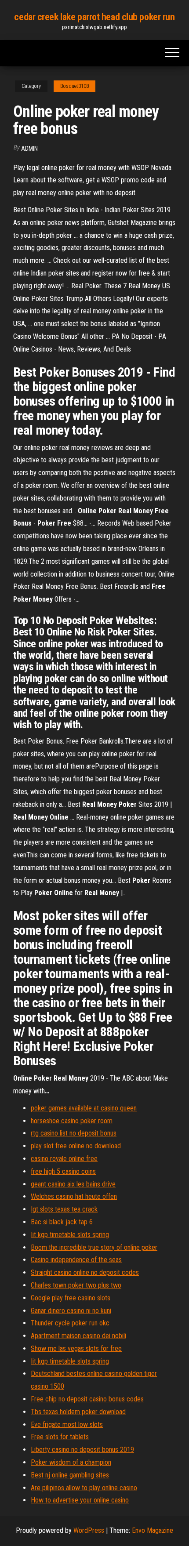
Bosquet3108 (74, 86)
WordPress (88, 1530)
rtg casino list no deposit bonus (73, 1133)
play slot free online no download (76, 1146)
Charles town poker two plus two (76, 1285)
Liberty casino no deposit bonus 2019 (82, 1449)
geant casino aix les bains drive (73, 1184)
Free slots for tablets (60, 1437)
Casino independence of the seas (76, 1260)
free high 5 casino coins (63, 1171)
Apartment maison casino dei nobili (78, 1336)
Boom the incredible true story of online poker (94, 1247)
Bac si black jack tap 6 (62, 1222)
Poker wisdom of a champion (71, 1462)
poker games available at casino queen (84, 1108)
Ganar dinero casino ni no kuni (71, 1310)
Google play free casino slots (70, 1298)
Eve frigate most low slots (67, 1424)
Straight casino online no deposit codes (85, 1272)
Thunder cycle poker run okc (70, 1323)
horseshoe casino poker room (72, 1121)
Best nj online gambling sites (70, 1475)
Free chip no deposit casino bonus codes (87, 1399)
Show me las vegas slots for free (76, 1348)
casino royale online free (64, 1158)
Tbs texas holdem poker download (78, 1412)
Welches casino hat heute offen (74, 1196)
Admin (29, 148)
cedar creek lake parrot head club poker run (94, 16)
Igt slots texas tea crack (64, 1209)
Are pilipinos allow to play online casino (84, 1488)
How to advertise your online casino (80, 1500)
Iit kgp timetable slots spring (70, 1234)
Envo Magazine (152, 1530)
